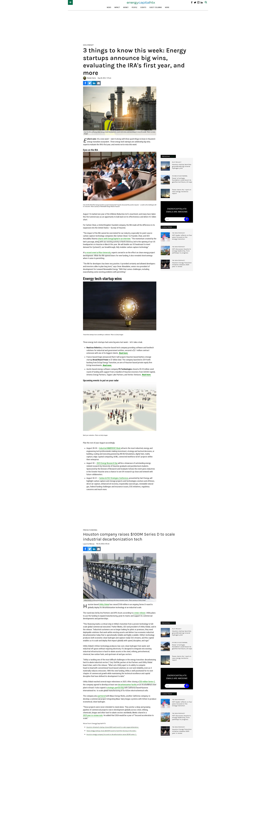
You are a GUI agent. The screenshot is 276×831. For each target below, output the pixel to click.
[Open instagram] (198, 2)
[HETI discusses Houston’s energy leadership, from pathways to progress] (165, 250)
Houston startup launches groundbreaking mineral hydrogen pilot (181, 166)
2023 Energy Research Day (107, 463)
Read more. (123, 353)
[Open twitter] (195, 2)
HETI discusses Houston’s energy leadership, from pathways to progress (181, 251)
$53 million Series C (147, 681)
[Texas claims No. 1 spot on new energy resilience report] (165, 193)
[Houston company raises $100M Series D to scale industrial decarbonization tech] (119, 577)
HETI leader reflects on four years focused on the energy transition (182, 237)
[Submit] (206, 2)
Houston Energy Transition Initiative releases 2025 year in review (182, 264)
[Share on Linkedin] (94, 83)
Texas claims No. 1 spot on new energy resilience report (181, 191)
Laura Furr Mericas (88, 544)
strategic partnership (115, 687)
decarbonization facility (127, 684)
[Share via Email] (98, 83)
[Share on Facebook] (85, 83)
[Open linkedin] (201, 2)
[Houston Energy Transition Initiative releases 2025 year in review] (165, 264)
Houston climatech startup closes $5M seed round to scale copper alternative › (112, 727)
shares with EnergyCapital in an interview (114, 239)
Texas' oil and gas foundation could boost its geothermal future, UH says (182, 180)
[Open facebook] (191, 2)
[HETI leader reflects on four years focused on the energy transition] (165, 237)
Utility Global (104, 604)
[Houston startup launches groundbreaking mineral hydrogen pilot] (165, 166)
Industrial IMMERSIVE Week (110, 448)
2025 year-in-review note (93, 715)
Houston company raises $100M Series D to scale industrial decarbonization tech (129, 537)
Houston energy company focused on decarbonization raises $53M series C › (111, 734)
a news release (139, 613)
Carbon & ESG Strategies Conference (113, 478)
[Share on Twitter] (89, 83)
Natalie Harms (91, 78)
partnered (102, 696)
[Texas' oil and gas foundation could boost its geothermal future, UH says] (165, 179)
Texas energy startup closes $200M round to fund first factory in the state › (111, 731)
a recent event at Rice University (98, 252)
